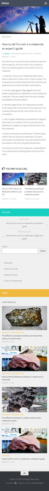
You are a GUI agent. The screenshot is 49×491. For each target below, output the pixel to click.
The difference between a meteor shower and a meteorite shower (34, 192)
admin (6, 54)
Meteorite (6, 37)
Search (4, 246)
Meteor (5, 3)
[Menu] (45, 3)
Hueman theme (37, 483)
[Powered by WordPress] (15, 483)
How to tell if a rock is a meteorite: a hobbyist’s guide (23, 459)
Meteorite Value (11, 275)
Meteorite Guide (11, 269)
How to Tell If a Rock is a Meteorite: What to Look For (12, 192)
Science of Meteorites (13, 281)
